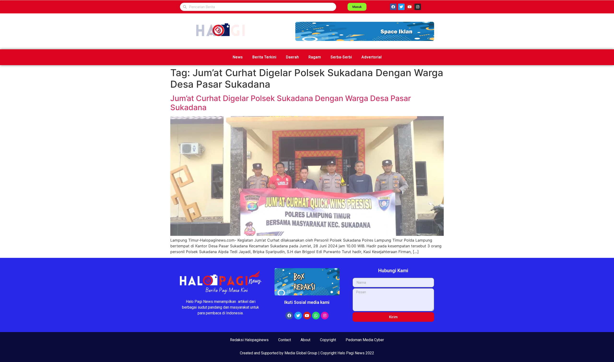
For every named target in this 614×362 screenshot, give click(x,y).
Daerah (292, 57)
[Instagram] (417, 7)
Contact (284, 340)
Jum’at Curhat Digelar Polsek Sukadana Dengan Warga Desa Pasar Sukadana (290, 103)
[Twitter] (401, 7)
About (305, 340)
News (238, 57)
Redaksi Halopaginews (249, 340)
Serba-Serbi (341, 57)
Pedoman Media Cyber (365, 340)
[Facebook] (393, 7)
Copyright (328, 340)
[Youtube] (409, 7)
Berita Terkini (264, 57)
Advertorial (371, 57)
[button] (364, 31)
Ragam (314, 57)
